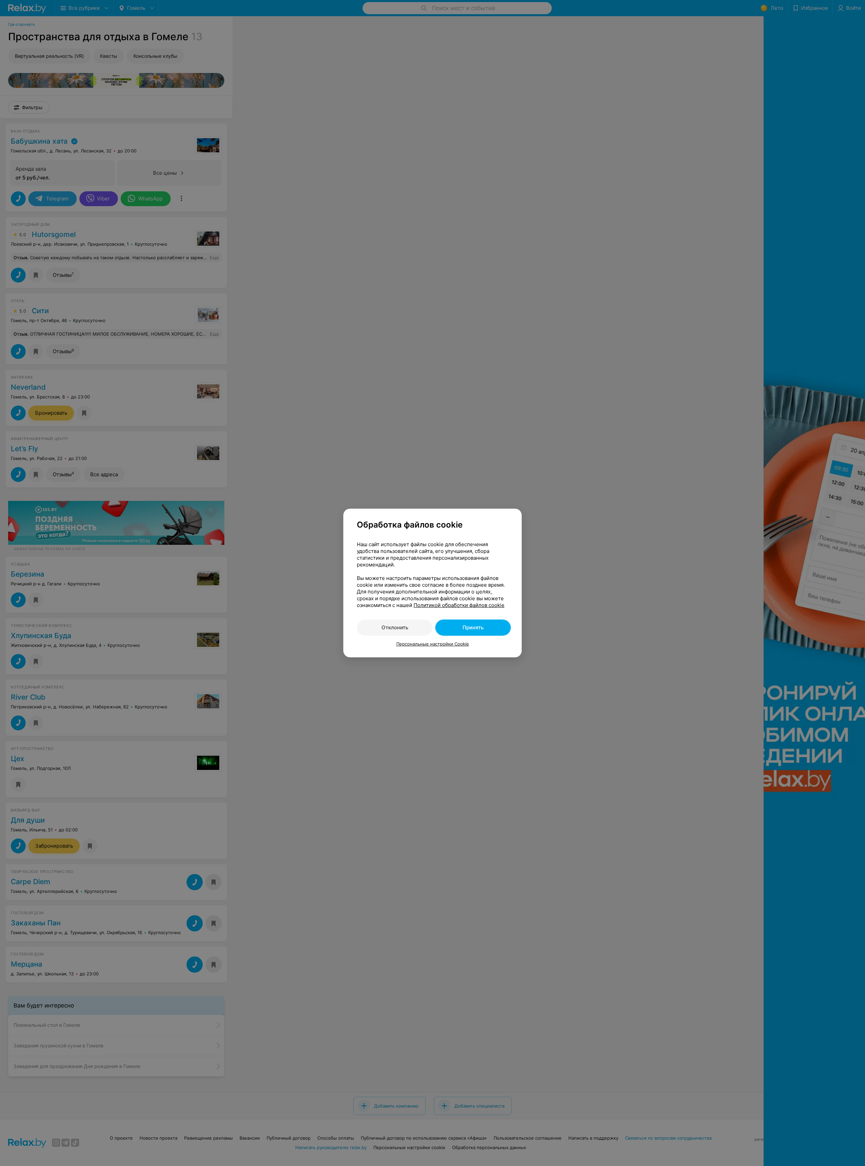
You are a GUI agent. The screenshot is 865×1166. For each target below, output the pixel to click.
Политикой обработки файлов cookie (459, 605)
